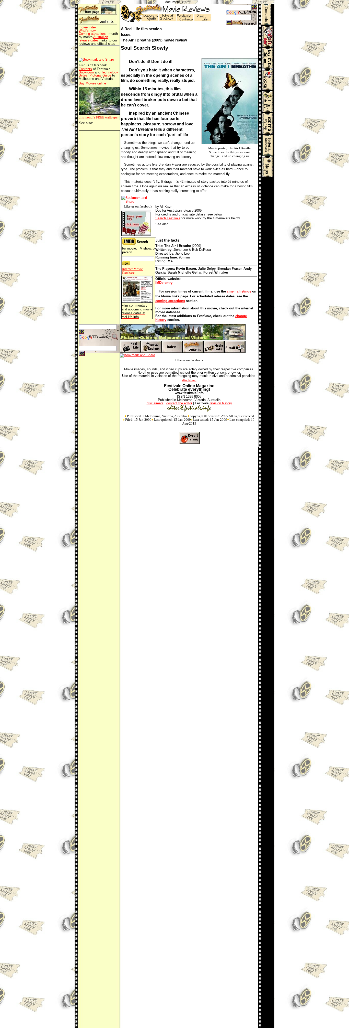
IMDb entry (163, 283)
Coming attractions (93, 34)
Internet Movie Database (132, 270)
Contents (85, 69)
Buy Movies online (92, 83)
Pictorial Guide (100, 75)
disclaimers (155, 403)
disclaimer (189, 380)
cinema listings (239, 291)
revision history (221, 403)
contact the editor (179, 403)
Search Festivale (167, 218)
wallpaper (99, 117)
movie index (88, 27)
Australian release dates (93, 38)
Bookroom (86, 72)
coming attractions (170, 301)
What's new (87, 31)
